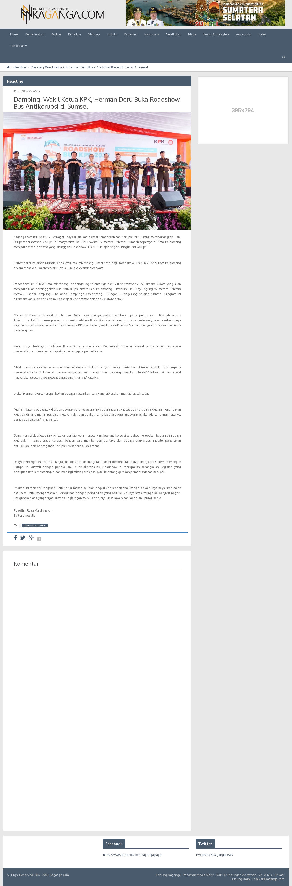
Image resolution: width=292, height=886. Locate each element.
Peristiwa (74, 34)
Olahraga (94, 34)
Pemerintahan (34, 34)
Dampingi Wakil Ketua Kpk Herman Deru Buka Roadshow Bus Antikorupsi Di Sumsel (89, 67)
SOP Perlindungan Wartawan (236, 875)
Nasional (150, 34)
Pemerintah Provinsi (34, 525)
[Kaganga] (62, 13)
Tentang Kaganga (168, 875)
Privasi (279, 875)
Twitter (205, 843)
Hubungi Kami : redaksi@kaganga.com (257, 879)
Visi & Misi (265, 875)
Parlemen (131, 34)
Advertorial (244, 34)
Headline (20, 67)
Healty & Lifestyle (215, 34)
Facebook (114, 843)
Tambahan (17, 45)
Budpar (57, 34)
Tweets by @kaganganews (214, 855)
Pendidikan (173, 34)
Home (14, 34)
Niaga (192, 34)
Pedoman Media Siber (198, 875)
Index (263, 34)
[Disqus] (97, 639)
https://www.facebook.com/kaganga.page (132, 855)
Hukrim (112, 34)
